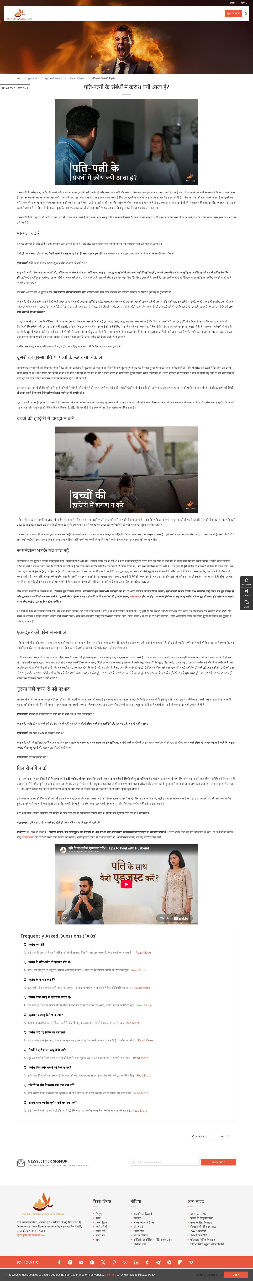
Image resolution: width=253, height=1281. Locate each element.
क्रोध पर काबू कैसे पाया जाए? (43, 1015)
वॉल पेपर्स (138, 1227)
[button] (158, 1275)
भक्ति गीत (139, 1231)
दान (98, 1240)
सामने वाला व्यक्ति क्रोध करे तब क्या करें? (50, 1102)
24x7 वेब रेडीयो (198, 1235)
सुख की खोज (233, 13)
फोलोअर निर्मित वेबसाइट (202, 1240)
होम (18, 78)
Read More (143, 952)
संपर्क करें (100, 1231)
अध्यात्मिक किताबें (143, 1214)
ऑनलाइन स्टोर (198, 1214)
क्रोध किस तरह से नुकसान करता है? (48, 997)
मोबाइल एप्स (140, 1244)
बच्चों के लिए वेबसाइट (201, 1222)
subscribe (218, 1162)
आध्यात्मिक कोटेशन (144, 1222)
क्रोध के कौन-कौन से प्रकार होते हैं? (47, 962)
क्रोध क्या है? (34, 944)
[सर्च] (246, 13)
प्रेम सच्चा (135, 596)
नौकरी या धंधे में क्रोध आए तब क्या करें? (49, 1085)
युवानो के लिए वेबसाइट (201, 1218)
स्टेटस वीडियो (141, 1235)
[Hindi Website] (18, 13)
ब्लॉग (98, 1218)
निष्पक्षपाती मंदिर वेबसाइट (203, 1227)
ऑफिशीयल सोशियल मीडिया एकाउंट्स (153, 1240)
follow (246, 584)
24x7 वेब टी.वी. (198, 1231)
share (246, 595)
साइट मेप (100, 1235)
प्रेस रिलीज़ (101, 1222)
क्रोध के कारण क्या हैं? (39, 979)
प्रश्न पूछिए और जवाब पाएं (29, 1235)
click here (110, 1274)
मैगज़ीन (137, 1218)
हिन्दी (243, 2)
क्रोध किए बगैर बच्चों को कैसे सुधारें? (47, 1067)
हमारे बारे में (101, 1227)
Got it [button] (236, 1274)
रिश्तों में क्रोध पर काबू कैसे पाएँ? (45, 1050)
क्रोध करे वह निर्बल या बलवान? (44, 1032)
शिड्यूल (99, 1214)
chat (246, 606)
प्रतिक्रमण (28, 837)
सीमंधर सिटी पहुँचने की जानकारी (207, 1244)
